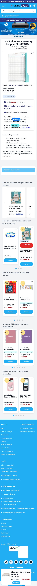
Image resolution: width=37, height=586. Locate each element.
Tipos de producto (7, 451)
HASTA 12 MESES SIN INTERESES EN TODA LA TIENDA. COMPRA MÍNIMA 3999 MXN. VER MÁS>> (19, 20)
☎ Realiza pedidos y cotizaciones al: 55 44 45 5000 (17, 1)
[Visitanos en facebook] (16, 562)
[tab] (16, 268)
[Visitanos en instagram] (11, 562)
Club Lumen (5, 435)
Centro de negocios (9, 505)
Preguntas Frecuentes (27, 432)
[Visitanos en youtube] (31, 562)
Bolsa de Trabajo (6, 432)
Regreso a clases (6, 526)
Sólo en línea (24, 241)
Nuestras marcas (6, 445)
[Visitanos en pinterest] (21, 562)
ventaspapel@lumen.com (11, 479)
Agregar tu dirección (11, 16)
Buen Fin (3, 530)
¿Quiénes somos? (7, 438)
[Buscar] (33, 11)
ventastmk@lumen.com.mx (12, 501)
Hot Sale (3, 523)
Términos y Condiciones (9, 472)
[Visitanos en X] (26, 562)
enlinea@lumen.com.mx (11, 490)
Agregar (10, 260)
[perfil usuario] (30, 6)
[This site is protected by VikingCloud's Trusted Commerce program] (23, 552)
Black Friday (4, 533)
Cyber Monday (5, 536)
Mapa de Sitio (5, 448)
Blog (2, 428)
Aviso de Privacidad (7, 465)
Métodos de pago (6, 468)
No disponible (9, 96)
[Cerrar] (35, 19)
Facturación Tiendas (27, 428)
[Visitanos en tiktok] (6, 562)
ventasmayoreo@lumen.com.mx (14, 513)
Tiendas (3, 441)
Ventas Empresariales (8, 454)
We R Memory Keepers (15, 85)
